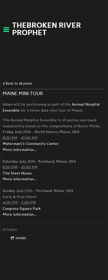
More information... (20, 149)
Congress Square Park (22, 208)
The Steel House (17, 173)
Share (21, 238)
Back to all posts (18, 83)
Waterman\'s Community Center (31, 143)
